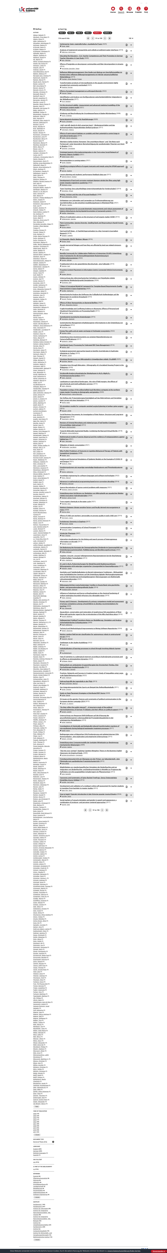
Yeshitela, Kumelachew (40, 1085)
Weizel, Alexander (39, 1043)
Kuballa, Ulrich (38, 508)
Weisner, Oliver (38, 1039)
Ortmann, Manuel (39, 691)
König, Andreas (38, 519)
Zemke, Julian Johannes (41, 1091)
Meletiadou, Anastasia (40, 606)
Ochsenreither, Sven (40, 679)
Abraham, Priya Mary (40, 37)
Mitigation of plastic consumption (72, 445)
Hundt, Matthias (38, 374)
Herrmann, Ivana (38, 350)
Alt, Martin (36, 59)
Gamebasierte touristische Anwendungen (75, 317)
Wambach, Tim (38, 1026)
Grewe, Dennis (38, 281)
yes (34, 1162)
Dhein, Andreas (38, 169)
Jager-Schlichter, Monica (41, 393)
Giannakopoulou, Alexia (41, 260)
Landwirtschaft (38, 1186)
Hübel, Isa (36, 382)
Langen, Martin (38, 531)
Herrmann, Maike (39, 352)
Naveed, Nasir (37, 657)
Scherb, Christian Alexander (42, 848)
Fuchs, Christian (38, 240)
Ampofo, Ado (37, 67)
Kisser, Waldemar (39, 460)
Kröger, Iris (36, 506)
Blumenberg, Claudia (40, 114)
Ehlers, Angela (38, 200)
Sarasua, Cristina (38, 831)
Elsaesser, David (38, 202)
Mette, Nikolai (38, 618)
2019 (34, 1128)
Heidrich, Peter (38, 334)
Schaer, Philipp (38, 844)
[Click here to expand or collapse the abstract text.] (131, 44)
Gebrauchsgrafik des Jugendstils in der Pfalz (76, 681)
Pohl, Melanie (37, 738)
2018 (34, 1130)
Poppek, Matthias (39, 740)
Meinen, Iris (37, 604)
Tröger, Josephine (39, 988)
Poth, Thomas (37, 742)
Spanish (35, 1155)
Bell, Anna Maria (38, 86)
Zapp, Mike (36, 1089)
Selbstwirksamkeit (39, 1192)
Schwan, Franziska (39, 892)
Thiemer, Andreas (39, 976)
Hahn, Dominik (38, 309)
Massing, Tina (37, 590)
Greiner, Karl (37, 279)
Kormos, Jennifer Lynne (41, 492)
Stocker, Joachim (38, 953)
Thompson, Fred (38, 978)
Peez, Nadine (37, 701)
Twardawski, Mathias (40, 996)
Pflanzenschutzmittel (40, 1178)
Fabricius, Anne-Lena (40, 220)
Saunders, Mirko (38, 837)
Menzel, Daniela (38, 616)
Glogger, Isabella (38, 271)
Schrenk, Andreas (39, 880)
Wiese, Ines (37, 1063)
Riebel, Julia (37, 801)
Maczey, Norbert (38, 577)
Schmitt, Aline (37, 862)
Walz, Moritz (37, 1024)
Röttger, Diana (38, 825)
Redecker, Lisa (38, 777)
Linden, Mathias (38, 555)
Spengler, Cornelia (39, 925)
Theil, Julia (36, 972)
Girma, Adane (37, 269)
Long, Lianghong (38, 565)
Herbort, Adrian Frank (40, 344)
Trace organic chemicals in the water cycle (75, 501)
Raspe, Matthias (38, 768)
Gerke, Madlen (38, 250)
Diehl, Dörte (37, 175)
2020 (34, 1126)
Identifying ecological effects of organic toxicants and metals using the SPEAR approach (92, 166)
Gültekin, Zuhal (38, 303)
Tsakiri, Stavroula (39, 990)
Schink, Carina (38, 856)
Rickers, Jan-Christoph (40, 799)
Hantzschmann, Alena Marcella (72, 394)
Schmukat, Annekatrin (40, 866)
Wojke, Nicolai (38, 1073)
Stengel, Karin (37, 949)
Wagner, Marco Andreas (41, 1014)
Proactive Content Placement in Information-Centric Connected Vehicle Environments (91, 270)
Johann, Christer (38, 407)
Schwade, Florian (38, 890)
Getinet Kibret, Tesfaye (40, 254)
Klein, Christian (38, 464)
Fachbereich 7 (37, 1204)
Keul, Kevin (36, 449)
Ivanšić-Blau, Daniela (40, 388)
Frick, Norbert (37, 234)
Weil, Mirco (37, 1037)
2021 (34, 1124)
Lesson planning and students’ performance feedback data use (83, 174)
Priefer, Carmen (38, 752)
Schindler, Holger (39, 852)
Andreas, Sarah (38, 70)
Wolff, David (37, 1075)
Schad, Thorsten (38, 839)
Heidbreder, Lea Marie (40, 330)
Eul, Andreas (37, 214)
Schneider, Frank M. (39, 868)
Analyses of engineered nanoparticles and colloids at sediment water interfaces (89, 50)
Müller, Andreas (38, 646)
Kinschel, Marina (38, 456)
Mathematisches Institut (41, 1237)
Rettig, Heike (37, 789)
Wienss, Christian (39, 1061)
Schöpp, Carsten (38, 905)
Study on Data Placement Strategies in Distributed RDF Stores (82, 693)
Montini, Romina (38, 634)
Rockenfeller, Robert (40, 809)
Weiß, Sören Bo (38, 1045)
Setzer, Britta (37, 913)
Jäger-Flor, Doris (38, 421)
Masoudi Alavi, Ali (39, 588)
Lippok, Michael (38, 557)
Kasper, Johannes (39, 439)
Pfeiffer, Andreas (38, 720)
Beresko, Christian (39, 92)
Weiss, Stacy (37, 1041)
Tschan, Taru (37, 992)
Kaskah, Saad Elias (39, 437)
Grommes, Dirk (38, 283)
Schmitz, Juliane (38, 864)
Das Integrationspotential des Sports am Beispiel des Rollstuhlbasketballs (87, 687)
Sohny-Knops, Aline (39, 921)
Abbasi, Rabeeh (38, 35)
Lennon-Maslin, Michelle (41, 551)
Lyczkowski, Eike (38, 571)
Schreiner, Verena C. (40, 878)
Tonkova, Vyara (38, 982)
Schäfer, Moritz (38, 898)
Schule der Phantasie (67, 533)
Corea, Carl (36, 155)
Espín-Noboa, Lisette (40, 212)
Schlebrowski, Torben (40, 858)
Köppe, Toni (37, 523)
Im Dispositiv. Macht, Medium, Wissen (74, 239)
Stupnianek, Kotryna (40, 959)
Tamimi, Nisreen (38, 963)
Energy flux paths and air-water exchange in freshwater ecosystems (85, 331)
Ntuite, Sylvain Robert (40, 675)
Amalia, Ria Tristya (39, 63)
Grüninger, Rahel (38, 291)
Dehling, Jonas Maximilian (41, 163)
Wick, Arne (36, 1053)
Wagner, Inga (37, 1012)
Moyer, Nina (37, 638)
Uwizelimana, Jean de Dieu (42, 1002)
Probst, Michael (38, 754)
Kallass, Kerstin (38, 429)
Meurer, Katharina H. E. (41, 622)
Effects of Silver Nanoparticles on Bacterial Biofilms (79, 303)
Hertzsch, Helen (38, 354)
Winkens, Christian (39, 1067)
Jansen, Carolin (38, 401)
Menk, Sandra (37, 614)
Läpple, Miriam (38, 573)
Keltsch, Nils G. (38, 447)
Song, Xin (36, 923)
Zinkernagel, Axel (39, 1098)
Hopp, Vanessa (38, 370)
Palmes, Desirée (38, 693)
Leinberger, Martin (39, 547)
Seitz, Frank (37, 911)
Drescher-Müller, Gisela (41, 187)
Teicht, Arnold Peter (39, 970)
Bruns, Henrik (37, 130)
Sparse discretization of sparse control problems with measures (83, 487)
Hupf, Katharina (38, 376)
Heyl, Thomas (37, 356)
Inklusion (36, 1182)
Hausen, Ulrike (38, 319)
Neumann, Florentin (39, 663)
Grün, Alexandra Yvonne (41, 289)
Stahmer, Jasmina (39, 933)
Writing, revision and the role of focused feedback (78, 194)
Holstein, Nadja (38, 364)
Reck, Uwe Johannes (39, 772)
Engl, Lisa (36, 206)
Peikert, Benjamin (39, 703)
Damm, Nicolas (38, 159)
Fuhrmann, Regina (39, 242)
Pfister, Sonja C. (38, 722)
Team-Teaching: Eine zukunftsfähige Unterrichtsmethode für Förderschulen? (88, 189)
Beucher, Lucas (38, 102)
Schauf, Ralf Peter (39, 846)
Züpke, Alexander (39, 1102)
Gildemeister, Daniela (40, 267)
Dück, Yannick (37, 193)
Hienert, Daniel (38, 358)
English (35, 1149)
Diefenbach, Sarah (39, 173)
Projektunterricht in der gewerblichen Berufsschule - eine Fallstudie (84, 264)
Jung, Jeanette (37, 417)
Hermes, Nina (37, 346)
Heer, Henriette (38, 328)
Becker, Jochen (38, 84)
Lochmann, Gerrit (39, 561)
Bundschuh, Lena (39, 137)
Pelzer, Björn (37, 707)
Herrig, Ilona (37, 348)
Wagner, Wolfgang (39, 1018)
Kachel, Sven (37, 425)
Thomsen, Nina (38, 980)
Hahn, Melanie (38, 311)
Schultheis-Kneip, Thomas (41, 886)
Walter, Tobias (38, 1022)
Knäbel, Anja (37, 482)
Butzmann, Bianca (39, 143)
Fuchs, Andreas (38, 238)
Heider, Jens (37, 332)
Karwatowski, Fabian (40, 435)
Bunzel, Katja (37, 141)
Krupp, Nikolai (38, 504)
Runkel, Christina (39, 823)
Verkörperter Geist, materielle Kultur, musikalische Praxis (81, 44)
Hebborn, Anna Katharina (41, 326)
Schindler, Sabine (39, 854)
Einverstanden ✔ (159, 1251)
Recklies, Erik (37, 774)
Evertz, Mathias (38, 216)
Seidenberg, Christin (40, 909)
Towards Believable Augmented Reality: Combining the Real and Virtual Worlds (89, 431)
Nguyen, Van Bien (39, 667)
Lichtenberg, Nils (38, 553)
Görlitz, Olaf (37, 301)
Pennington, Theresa (40, 709)
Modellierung (37, 1188)
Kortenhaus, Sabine (39, 496)
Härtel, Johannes (38, 378)
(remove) (49, 1142)
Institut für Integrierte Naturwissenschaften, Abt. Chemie (42, 1213)
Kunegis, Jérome (38, 510)
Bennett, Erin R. (38, 90)
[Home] (28, 11)
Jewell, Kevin (37, 405)
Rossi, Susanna (38, 815)
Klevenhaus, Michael (40, 470)
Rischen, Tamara (38, 807)
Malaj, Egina (37, 579)
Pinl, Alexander (38, 730)
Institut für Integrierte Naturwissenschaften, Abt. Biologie (42, 1219)
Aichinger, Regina (39, 45)
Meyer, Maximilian (39, 626)
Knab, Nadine (37, 476)
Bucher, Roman (38, 133)
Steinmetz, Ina (38, 945)
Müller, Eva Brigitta (39, 649)
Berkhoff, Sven (38, 96)
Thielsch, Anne (38, 974)
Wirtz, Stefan (37, 1069)
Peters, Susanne (38, 716)
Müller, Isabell (38, 651)
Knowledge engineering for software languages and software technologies (87, 476)
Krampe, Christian (39, 500)
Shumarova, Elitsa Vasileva (42, 915)
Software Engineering (40, 1194)
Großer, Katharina (39, 285)
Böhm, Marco (37, 147)
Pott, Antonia (37, 744)
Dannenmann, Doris (39, 161)
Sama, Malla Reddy (39, 827)
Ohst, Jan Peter (38, 683)
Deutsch (141, 3)
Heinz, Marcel (37, 338)
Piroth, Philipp (38, 732)
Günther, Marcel (38, 305)
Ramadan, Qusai (38, 764)
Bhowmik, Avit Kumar (40, 108)
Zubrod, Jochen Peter (40, 1100)
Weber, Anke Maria (39, 1030)
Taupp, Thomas (38, 967)
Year (61, 33)
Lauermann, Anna (39, 535)
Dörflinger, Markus (39, 189)
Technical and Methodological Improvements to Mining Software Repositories (88, 628)
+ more (37, 1135)
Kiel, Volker (37, 451)
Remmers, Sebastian (40, 785)
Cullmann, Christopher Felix (42, 157)
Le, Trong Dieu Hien (39, 539)
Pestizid (35, 1176)
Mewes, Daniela (38, 624)
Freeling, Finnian (38, 230)
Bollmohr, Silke (38, 116)
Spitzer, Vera (37, 927)
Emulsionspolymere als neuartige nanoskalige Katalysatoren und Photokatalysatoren (91, 467)
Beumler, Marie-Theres (40, 104)
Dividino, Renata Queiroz (41, 181)
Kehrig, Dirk (37, 443)
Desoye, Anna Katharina (41, 167)
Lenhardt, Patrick (39, 549)
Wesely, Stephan (38, 1049)
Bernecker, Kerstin (39, 100)
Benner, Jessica (38, 88)
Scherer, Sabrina (38, 850)
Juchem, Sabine (38, 409)
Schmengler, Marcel (39, 860)
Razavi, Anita (37, 770)
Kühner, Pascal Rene (40, 525)
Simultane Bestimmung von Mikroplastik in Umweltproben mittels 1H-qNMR (88, 359)
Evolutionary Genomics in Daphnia (72, 521)
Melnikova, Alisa (38, 608)
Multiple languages (39, 1153)
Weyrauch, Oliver (38, 1051)
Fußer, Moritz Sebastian (41, 244)
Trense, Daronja (38, 986)
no (34, 1169)
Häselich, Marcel (38, 380)
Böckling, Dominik (39, 145)
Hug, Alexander (38, 372)
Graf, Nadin (37, 275)
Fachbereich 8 (37, 1206)
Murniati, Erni (37, 640)
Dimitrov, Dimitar (39, 179)
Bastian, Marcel (38, 80)
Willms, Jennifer (38, 1065)
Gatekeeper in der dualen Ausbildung (73, 642)
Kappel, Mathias (38, 433)
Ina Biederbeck (38, 384)
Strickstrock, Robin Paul (41, 955)
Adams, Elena (37, 39)
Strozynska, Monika (39, 957)
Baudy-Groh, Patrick (40, 82)
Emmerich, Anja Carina (40, 204)
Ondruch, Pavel (38, 687)
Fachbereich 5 (37, 1227)
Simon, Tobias (38, 917)
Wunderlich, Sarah (39, 1083)
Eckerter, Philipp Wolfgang (42, 198)
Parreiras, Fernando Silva (41, 697)
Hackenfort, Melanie (40, 307)
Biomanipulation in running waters (72, 160)
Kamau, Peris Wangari (40, 431)
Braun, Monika (38, 126)
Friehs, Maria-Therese (40, 236)
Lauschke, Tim (38, 537)
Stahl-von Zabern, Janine (41, 929)
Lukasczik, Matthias (39, 569)
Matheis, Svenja (38, 592)
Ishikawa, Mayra (38, 386)
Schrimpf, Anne (38, 882)
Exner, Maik (37, 218)
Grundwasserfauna (39, 1184)
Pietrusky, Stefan (39, 728)
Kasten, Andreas (38, 441)
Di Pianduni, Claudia (40, 171)
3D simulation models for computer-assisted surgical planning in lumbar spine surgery (91, 406)
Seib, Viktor (37, 907)
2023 (34, 1120)
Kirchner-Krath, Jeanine (41, 458)
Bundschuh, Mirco (39, 139)
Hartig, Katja (37, 317)
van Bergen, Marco (39, 1104)
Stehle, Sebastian (39, 937)
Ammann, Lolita (38, 65)
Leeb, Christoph (38, 541)
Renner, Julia (37, 787)
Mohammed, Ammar (40, 628)
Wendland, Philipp (39, 1047)
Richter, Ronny (38, 797)
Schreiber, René (38, 876)
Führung (36, 1180)
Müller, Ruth (37, 653)
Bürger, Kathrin (38, 151)
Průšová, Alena (38, 756)
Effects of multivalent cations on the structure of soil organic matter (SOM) (87, 217)
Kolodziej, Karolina (39, 488)
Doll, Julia (36, 183)
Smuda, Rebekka (38, 919)
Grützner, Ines (38, 295)
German (35, 1151)
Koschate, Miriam (39, 498)
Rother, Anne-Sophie (40, 821)
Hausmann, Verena (39, 321)
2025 (34, 1116)
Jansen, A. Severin (39, 399)
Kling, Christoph (38, 472)
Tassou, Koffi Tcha (39, 965)
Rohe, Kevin (37, 811)
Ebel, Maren (37, 195)
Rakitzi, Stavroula (39, 762)
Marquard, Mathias (39, 584)
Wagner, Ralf (37, 1016)
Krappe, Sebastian (39, 502)
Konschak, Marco (39, 490)
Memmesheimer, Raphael (41, 610)
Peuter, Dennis (38, 718)
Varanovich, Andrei (39, 1004)
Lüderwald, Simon (39, 575)
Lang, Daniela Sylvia (39, 527)
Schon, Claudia (38, 872)
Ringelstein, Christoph (40, 803)
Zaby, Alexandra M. (39, 1087)
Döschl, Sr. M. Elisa (39, 191)
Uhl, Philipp (37, 998)
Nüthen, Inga (37, 677)
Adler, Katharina (38, 41)
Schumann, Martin (39, 888)
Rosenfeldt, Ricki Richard (41, 813)
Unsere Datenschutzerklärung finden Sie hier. (124, 1251)
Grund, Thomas (38, 287)
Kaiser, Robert (38, 427)
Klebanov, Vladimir (39, 462)
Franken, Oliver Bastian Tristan (72, 79)
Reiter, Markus (38, 781)
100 (130, 38)
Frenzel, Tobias (38, 232)
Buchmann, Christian (40, 135)
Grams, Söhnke (38, 277)
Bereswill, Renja (38, 94)
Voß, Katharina (38, 1010)
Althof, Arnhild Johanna (41, 61)
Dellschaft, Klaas (38, 165)
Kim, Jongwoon (38, 453)
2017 (34, 1132)
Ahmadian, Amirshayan (41, 43)
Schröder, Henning (39, 884)
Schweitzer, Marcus (39, 894)
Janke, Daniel (37, 397)
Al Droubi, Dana (38, 47)
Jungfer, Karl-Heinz (39, 419)
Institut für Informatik (40, 1208)
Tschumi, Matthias (39, 994)
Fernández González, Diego (42, 224)
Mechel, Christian (39, 602)
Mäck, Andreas (38, 644)
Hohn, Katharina (38, 362)
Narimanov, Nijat (38, 655)
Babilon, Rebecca (38, 74)
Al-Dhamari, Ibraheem (40, 51)
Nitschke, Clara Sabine (40, 669)
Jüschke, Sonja (38, 423)
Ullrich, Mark (37, 1000)
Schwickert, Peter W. (40, 896)
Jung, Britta (37, 415)
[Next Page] (105, 38)
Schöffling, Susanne (39, 900)
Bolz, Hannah (37, 118)
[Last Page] (109, 38)
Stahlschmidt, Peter (39, 931)
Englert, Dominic (38, 208)
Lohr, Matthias (38, 563)
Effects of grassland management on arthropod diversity (81, 91)
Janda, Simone (38, 395)
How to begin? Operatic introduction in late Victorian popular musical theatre (88, 794)
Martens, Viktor (38, 586)
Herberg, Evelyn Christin (41, 342)
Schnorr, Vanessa (39, 870)
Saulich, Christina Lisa (40, 835)
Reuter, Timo (37, 791)
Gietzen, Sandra (38, 263)
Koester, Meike (38, 486)
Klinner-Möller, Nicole (40, 474)
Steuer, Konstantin (39, 951)
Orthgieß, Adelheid (39, 689)
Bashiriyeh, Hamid (39, 78)
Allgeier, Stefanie (38, 55)
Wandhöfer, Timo (39, 1028)
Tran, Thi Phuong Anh (40, 984)
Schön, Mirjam (38, 902)
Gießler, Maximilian (39, 265)
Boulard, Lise (37, 124)
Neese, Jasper (37, 661)
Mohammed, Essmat (40, 630)
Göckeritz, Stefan (39, 299)
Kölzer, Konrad (38, 516)
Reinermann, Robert (40, 779)
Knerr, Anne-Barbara (40, 478)
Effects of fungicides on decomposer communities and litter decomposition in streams (91, 64)
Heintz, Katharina (39, 336)
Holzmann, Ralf (38, 366)
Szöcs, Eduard (37, 961)
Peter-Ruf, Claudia (39, 714)
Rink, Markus (37, 805)
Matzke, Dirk (37, 594)
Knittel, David (37, 480)
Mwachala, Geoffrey (39, 642)
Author (106, 33)
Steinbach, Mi (37, 943)
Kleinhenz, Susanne (39, 468)
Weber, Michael (38, 1032)
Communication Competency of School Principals (78, 527)
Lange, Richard (38, 529)
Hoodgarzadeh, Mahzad (41, 368)
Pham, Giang (37, 724)
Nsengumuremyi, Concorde (42, 673)
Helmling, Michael (39, 340)
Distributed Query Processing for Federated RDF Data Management (85, 345)
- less (36, 1107)
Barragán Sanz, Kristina (41, 76)
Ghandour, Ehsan (39, 258)
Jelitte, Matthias (38, 403)
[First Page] (88, 38)
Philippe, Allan (38, 726)
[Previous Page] (93, 38)
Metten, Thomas (38, 620)
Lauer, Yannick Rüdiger (40, 533)
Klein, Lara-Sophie (39, 466)
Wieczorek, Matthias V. (40, 1059)
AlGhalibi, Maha (38, 53)
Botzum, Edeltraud (39, 122)
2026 (34, 1114)
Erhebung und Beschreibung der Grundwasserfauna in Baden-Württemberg (88, 113)
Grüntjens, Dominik (39, 293)
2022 (34, 1122)
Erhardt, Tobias (38, 210)
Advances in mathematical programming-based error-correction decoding (87, 481)
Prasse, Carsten (38, 750)
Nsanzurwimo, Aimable (40, 671)
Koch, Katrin (37, 484)
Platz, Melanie (38, 734)
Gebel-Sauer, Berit (39, 248)
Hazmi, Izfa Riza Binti (40, 323)
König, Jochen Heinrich (40, 521)
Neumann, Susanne (39, 665)
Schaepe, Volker (38, 842)
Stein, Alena (37, 939)
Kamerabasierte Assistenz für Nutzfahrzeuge (76, 119)
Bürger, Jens (37, 149)
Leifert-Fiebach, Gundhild (41, 545)
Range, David (37, 766)
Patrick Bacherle (38, 699)
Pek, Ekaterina (38, 705)
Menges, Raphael (38, 612)
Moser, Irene (37, 636)
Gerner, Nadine (38, 252)
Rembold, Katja (38, 783)
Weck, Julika (37, 1035)
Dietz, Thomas (38, 177)
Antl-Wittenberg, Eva (40, 72)
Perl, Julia (36, 712)
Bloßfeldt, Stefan (38, 112)
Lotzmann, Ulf (38, 567)
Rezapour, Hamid (39, 793)
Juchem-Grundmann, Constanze (72, 755)
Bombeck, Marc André (40, 120)
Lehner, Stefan (38, 543)
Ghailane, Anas (38, 256)
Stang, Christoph (38, 935)
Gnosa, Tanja (37, 273)
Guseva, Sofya (37, 297)
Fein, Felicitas (37, 222)
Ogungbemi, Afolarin (40, 681)
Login (146, 3)
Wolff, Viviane (37, 1077)
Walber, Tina (37, 1020)
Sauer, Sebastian (38, 833)
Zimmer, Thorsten (39, 1095)
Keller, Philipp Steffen (40, 445)
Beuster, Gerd (37, 106)
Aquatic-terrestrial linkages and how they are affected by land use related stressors (90, 245)
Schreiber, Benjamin (39, 874)
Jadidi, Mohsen (38, 391)
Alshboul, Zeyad (38, 57)
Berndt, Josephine (39, 98)
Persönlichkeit (38, 1190)
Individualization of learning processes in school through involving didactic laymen (90, 648)
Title (79, 33)
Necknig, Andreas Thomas (41, 659)
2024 (34, 1118)
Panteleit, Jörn (38, 695)
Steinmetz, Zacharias (40, 947)
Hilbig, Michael (38, 360)
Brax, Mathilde (38, 128)
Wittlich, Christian (39, 1071)
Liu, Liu (35, 559)
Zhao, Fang (36, 1093)
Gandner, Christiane (39, 246)
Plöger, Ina (36, 736)
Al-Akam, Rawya (38, 49)
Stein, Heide (37, 941)
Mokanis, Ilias (37, 632)
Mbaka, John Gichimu (40, 600)
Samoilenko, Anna (39, 829)
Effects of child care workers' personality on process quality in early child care (88, 516)
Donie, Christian (38, 185)
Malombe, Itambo (39, 581)
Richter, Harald (38, 795)
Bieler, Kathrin (38, 110)
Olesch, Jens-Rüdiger (40, 685)
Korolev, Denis (38, 494)
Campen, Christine (39, 153)
